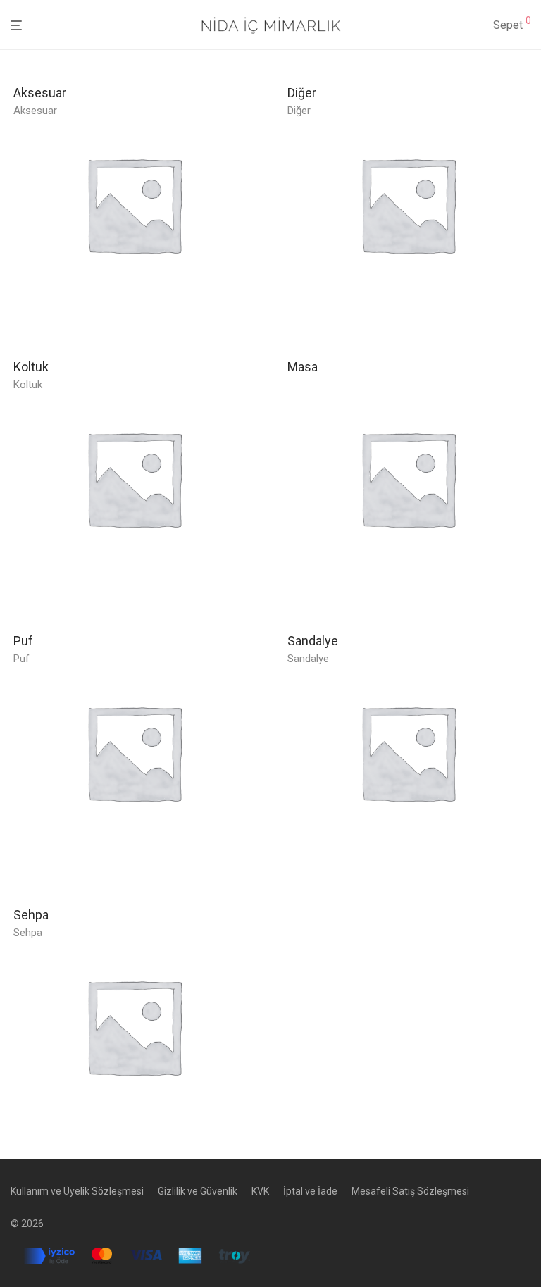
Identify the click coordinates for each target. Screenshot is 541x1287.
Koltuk (27, 384)
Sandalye (308, 658)
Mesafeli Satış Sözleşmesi (410, 1191)
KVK (260, 1191)
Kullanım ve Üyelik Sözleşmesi (77, 1191)
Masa (302, 366)
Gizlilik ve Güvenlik (197, 1191)
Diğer (299, 110)
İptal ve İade (310, 1191)
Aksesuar (35, 110)
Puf (21, 658)
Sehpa (27, 932)
